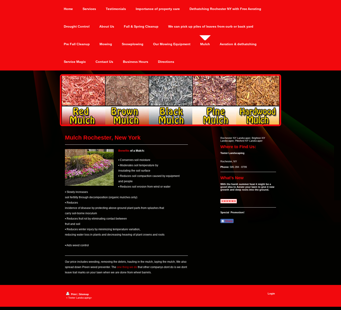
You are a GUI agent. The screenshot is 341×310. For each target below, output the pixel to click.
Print (73, 294)
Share (228, 221)
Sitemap (84, 294)
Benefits (123, 150)
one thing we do (127, 267)
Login (271, 293)
